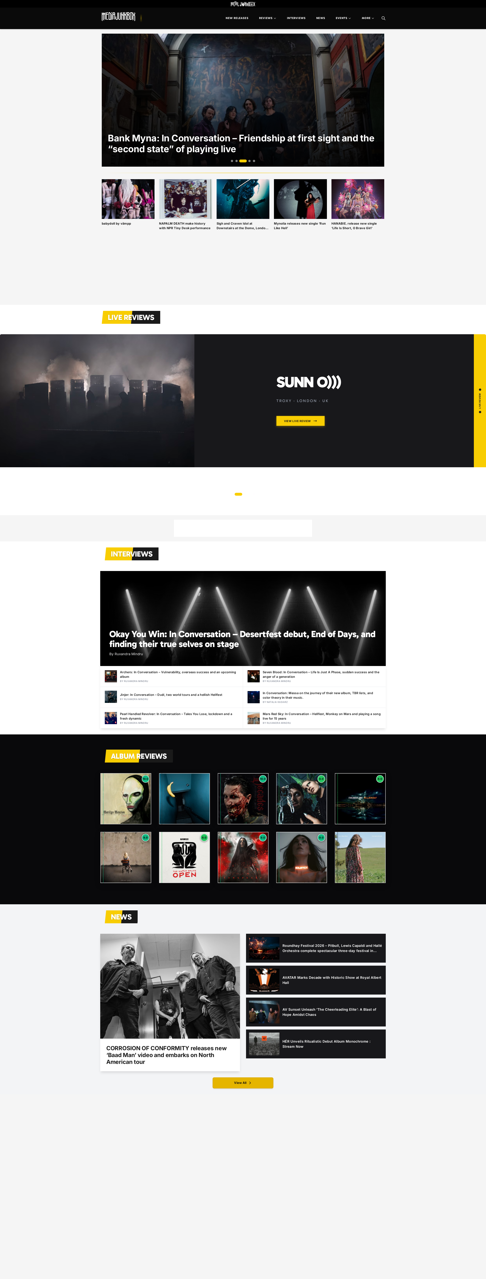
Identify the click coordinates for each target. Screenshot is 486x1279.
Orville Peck (321, 382)
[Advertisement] (243, 272)
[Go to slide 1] (232, 161)
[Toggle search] (383, 18)
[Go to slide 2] (236, 161)
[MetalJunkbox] (243, 4)
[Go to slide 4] (247, 161)
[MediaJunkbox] (118, 16)
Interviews (296, 18)
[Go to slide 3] (241, 161)
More (366, 18)
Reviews (266, 18)
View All (240, 1083)
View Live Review (297, 421)
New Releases (237, 18)
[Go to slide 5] (254, 161)
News (320, 18)
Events (341, 18)
